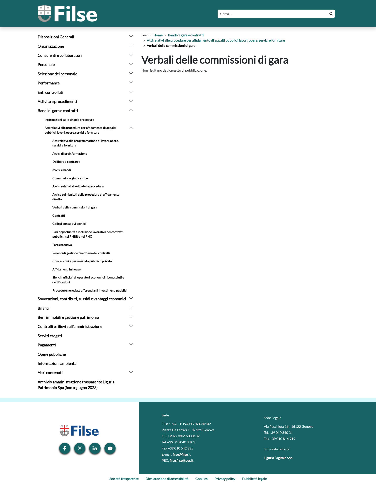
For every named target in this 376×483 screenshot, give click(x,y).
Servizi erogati (50, 336)
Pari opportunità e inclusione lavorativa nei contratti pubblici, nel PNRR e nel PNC (87, 234)
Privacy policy (225, 478)
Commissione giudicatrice (70, 178)
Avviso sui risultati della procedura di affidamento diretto (85, 197)
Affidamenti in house (66, 269)
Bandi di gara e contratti (58, 110)
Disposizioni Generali (56, 37)
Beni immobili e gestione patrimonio (68, 317)
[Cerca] (331, 14)
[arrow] (131, 35)
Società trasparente (124, 478)
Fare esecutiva (62, 245)
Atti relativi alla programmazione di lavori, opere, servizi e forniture (85, 143)
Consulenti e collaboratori (60, 55)
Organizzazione (51, 46)
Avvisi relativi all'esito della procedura (78, 186)
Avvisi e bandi (61, 170)
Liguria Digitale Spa (278, 458)
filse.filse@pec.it (181, 460)
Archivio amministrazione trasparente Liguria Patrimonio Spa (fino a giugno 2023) (76, 385)
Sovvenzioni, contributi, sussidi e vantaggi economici (82, 299)
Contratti (58, 215)
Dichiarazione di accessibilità (167, 478)
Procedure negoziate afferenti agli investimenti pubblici (89, 290)
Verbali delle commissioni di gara (74, 207)
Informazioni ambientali (58, 363)
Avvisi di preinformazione (69, 153)
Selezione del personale (57, 74)
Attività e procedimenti (57, 101)
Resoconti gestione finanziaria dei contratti (81, 253)
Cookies (201, 478)
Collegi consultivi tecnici (69, 223)
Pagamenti (47, 345)
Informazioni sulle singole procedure (69, 119)
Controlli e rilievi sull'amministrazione (70, 326)
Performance (49, 83)
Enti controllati (50, 92)
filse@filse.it (182, 454)
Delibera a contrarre (66, 161)
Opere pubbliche (52, 354)
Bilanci (43, 308)
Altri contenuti (50, 372)
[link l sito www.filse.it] (79, 430)
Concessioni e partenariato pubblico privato (82, 261)
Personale (46, 64)
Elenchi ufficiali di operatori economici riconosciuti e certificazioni (88, 279)
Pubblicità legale (254, 478)
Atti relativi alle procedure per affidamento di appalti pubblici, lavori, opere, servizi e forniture (80, 130)
